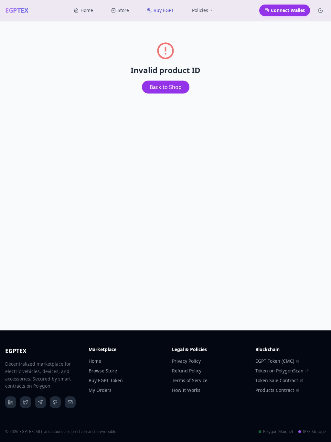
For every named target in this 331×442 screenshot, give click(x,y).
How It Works (186, 390)
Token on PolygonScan (279, 371)
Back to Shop (166, 87)
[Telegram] (40, 402)
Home (86, 10)
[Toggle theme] (320, 10)
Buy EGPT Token (106, 380)
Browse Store (103, 371)
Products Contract (274, 390)
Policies (200, 10)
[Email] (70, 402)
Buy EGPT (164, 10)
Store (123, 10)
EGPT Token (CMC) (274, 361)
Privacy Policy (186, 361)
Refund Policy (186, 371)
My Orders (100, 390)
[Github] (55, 402)
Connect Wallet (288, 10)
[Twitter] (25, 402)
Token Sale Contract (276, 380)
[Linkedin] (10, 402)
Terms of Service (190, 380)
